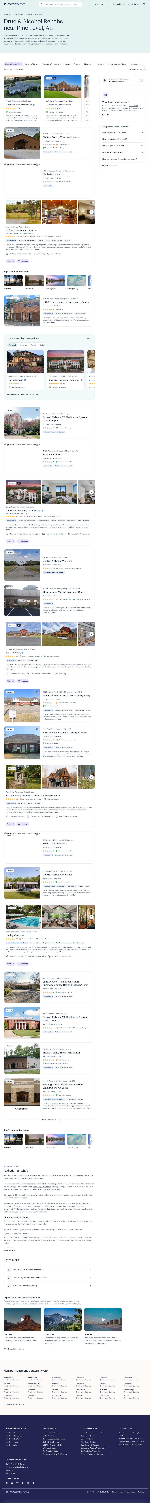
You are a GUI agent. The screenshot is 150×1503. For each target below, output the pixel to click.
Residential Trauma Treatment (93, 1448)
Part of (19, 233)
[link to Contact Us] (7, 1483)
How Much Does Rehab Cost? (130, 1445)
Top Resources (125, 1428)
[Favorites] (143, 4)
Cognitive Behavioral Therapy (54, 1439)
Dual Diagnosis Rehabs (90, 1445)
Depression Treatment (89, 1436)
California (23, 345)
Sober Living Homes (51, 1442)
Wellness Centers (49, 1448)
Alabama (29, 14)
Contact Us (10, 1473)
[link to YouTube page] (17, 1483)
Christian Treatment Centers (92, 1454)
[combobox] (60, 4)
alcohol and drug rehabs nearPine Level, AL (22, 38)
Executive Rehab (87, 1439)
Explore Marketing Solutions (17, 1467)
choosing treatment (42, 1186)
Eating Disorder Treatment (91, 1433)
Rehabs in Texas (12, 1442)
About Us (9, 1470)
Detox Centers (48, 1436)
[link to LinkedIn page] (12, 1483)
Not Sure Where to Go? (16, 1428)
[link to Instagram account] (28, 1483)
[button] (19, 69)
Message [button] (24, 261)
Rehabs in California (13, 1436)
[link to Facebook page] (34, 1483)
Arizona (8, 1334)
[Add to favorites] (36, 130)
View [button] (9, 261)
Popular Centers (50, 1428)
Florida (33, 345)
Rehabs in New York (13, 1439)
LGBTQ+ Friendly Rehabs (52, 1445)
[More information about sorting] (144, 69)
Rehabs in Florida (12, 1433)
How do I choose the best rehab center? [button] (119, 159)
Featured (12, 345)
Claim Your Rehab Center (15, 1464)
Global (42, 345)
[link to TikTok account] (23, 1483)
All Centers (7, 14)
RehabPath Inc (104, 1492)
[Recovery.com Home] (14, 4)
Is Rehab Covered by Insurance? (131, 1439)
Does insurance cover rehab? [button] (114, 132)
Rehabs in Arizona (13, 1445)
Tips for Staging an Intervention (131, 1442)
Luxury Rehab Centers (51, 1433)
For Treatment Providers (17, 1459)
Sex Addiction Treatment (91, 1451)
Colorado (49, 1334)
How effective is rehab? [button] (112, 152)
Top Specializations (89, 1428)
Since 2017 (133, 106)
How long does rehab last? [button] (113, 146)
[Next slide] (88, 99)
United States (19, 14)
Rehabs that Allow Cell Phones (55, 1454)
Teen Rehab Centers (88, 1442)
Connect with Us (13, 1478)
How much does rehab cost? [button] (114, 139)
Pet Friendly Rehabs (50, 1451)
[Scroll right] (144, 64)
